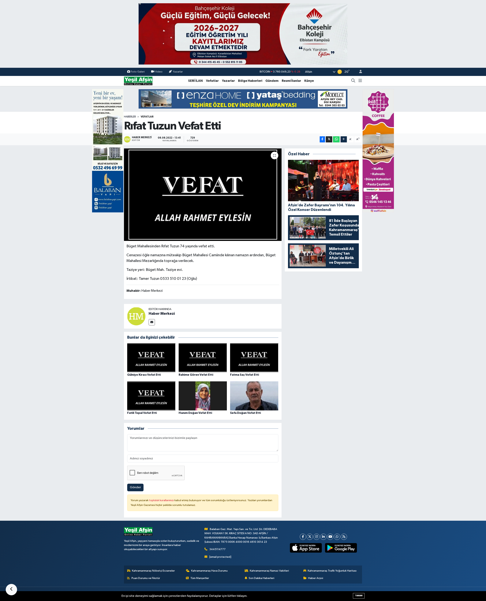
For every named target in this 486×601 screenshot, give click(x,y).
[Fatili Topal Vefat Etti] (151, 396)
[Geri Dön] (11, 589)
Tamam (358, 596)
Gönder (135, 487)
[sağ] (378, 150)
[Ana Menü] (360, 80)
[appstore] (306, 548)
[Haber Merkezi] (136, 316)
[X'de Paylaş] (329, 139)
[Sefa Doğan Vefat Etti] (254, 396)
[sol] (107, 150)
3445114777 (217, 549)
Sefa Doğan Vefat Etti (245, 412)
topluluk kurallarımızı (161, 500)
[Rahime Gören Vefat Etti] (203, 357)
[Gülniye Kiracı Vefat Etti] (151, 357)
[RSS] (344, 537)
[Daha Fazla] (344, 139)
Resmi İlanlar (291, 80)
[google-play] (341, 548)
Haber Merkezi (162, 313)
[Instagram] (316, 537)
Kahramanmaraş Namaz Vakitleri (269, 570)
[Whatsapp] (337, 537)
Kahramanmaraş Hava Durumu (209, 570)
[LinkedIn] (323, 537)
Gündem (272, 80)
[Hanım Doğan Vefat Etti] (203, 396)
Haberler (130, 116)
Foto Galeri (138, 71)
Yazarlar (178, 71)
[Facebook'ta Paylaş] (322, 139)
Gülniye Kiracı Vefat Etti (144, 374)
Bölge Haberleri (250, 80)
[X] (310, 537)
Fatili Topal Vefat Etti (142, 412)
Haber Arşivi (315, 578)
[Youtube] (330, 537)
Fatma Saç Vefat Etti (244, 374)
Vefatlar (212, 80)
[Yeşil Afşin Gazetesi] (138, 81)
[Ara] (353, 80)
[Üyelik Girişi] (359, 72)
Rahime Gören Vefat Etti (196, 374)
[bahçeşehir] (243, 33)
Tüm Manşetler (199, 578)
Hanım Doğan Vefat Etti (195, 412)
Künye (309, 80)
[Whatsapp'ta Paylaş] (336, 139)
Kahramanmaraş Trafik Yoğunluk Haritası (332, 570)
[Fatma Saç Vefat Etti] (254, 357)
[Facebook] (303, 537)
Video (159, 71)
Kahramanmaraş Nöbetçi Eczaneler (153, 570)
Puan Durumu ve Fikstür (146, 578)
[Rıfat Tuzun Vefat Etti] (203, 194)
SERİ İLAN (195, 80)
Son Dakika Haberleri (261, 578)
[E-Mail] (152, 322)
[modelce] (243, 98)
